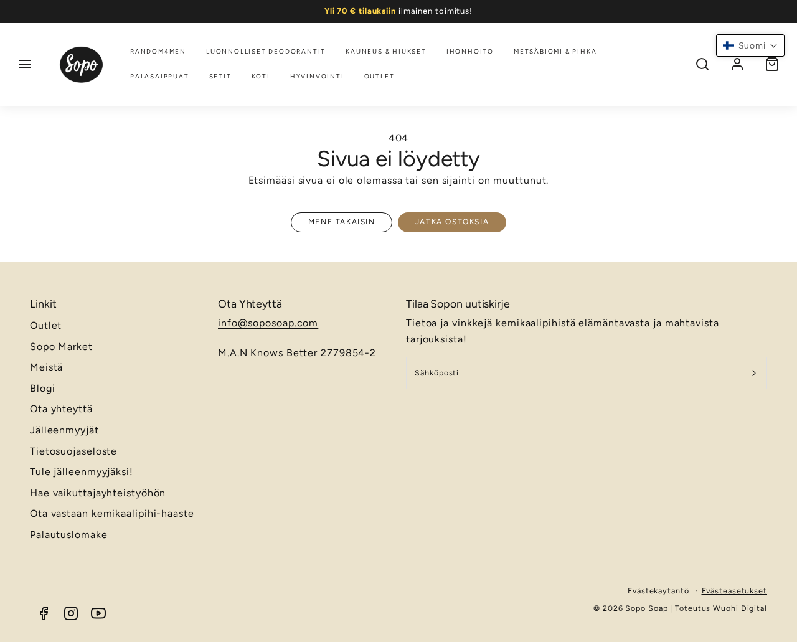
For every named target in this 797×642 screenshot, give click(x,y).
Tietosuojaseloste (73, 451)
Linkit (43, 303)
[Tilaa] (754, 373)
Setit (220, 76)
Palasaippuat (159, 76)
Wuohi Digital (740, 608)
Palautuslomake (69, 535)
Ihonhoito (470, 51)
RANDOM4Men (158, 51)
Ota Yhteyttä (250, 303)
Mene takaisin (341, 221)
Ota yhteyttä (61, 409)
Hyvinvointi (317, 76)
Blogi (42, 388)
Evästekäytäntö (658, 590)
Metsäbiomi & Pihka (555, 51)
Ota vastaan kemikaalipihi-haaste (112, 513)
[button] (25, 64)
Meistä (46, 367)
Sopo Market (61, 346)
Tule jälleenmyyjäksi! (81, 472)
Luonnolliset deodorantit (266, 51)
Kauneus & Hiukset (386, 51)
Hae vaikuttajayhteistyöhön (98, 493)
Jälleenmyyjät (64, 430)
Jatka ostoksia (452, 221)
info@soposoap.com (268, 323)
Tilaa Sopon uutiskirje (458, 303)
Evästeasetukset (735, 590)
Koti (261, 76)
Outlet (379, 76)
